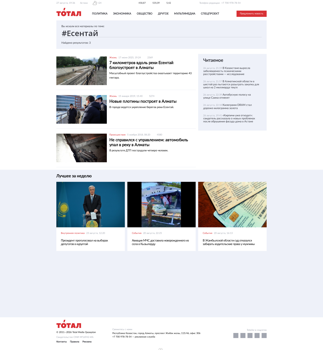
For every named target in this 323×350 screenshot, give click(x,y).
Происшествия (117, 135)
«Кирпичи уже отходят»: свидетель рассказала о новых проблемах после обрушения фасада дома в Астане (229, 118)
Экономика (122, 13)
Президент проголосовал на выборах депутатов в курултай (84, 242)
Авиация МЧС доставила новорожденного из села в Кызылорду (160, 242)
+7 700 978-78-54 (231, 3)
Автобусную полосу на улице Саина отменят (227, 96)
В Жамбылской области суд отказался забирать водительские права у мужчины (229, 242)
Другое (163, 13)
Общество (144, 13)
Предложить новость (251, 13)
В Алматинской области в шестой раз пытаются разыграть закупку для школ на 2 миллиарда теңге (231, 84)
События (136, 233)
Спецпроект (210, 13)
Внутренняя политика (73, 233)
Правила (74, 342)
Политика (99, 13)
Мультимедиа (184, 13)
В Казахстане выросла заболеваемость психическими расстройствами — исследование (226, 71)
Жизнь (113, 57)
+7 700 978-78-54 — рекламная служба (133, 337)
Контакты (61, 342)
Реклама (87, 342)
